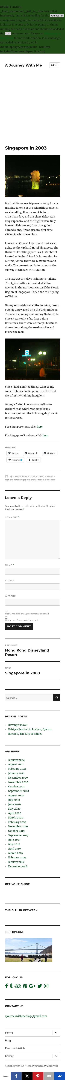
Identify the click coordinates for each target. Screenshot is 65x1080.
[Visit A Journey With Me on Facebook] (6, 986)
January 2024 (16, 759)
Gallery (9, 1056)
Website (10, 596)
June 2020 (14, 804)
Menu (54, 65)
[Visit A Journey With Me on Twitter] (39, 986)
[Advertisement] (32, 111)
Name (9, 565)
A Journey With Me (23, 65)
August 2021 (16, 764)
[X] (27, 1076)
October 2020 (16, 786)
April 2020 (14, 813)
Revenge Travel (17, 724)
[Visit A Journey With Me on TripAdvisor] (18, 986)
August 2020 (16, 795)
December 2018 (17, 866)
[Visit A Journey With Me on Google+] (32, 986)
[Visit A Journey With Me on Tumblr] (11, 986)
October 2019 (16, 830)
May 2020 (14, 808)
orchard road (37, 479)
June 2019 (14, 839)
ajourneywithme (18, 476)
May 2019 (14, 844)
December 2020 (18, 777)
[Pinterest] (37, 1076)
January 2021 (16, 773)
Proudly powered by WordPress (42, 1066)
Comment (12, 517)
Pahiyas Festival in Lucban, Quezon (30, 729)
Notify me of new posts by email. (21, 620)
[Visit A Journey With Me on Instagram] (46, 986)
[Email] (48, 1076)
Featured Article (15, 1048)
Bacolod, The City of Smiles (25, 733)
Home (9, 1032)
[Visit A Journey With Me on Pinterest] (25, 986)
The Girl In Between (21, 910)
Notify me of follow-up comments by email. (27, 613)
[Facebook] (16, 1076)
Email (10, 580)
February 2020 (17, 822)
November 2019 (18, 826)
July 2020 (14, 799)
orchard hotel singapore (17, 479)
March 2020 (15, 817)
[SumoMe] (59, 1076)
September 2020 (18, 790)
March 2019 (15, 853)
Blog (8, 1040)
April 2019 (14, 848)
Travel (50, 476)
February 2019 (17, 857)
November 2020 (18, 782)
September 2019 (18, 835)
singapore (50, 479)
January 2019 (16, 861)
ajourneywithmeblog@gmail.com (26, 1016)
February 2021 (17, 768)
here (40, 426)
